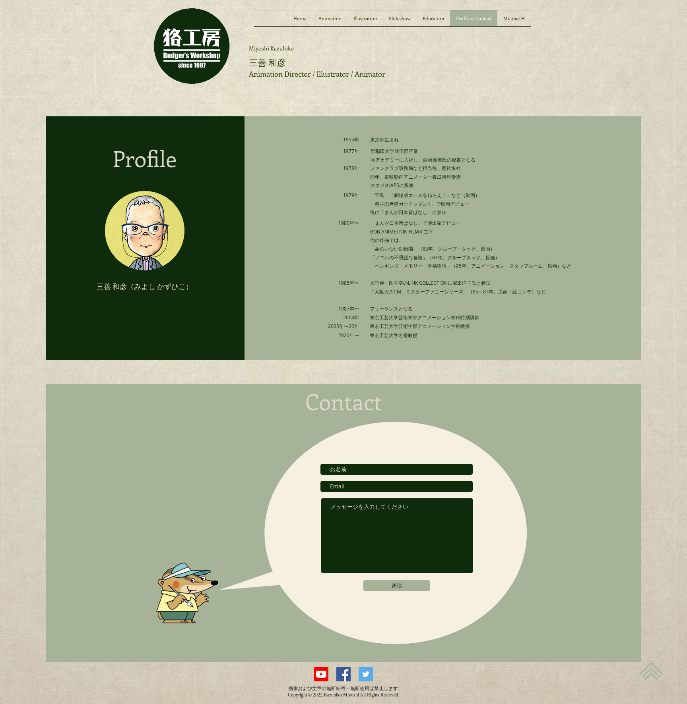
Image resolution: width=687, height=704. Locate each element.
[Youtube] (321, 674)
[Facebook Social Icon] (343, 674)
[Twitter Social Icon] (366, 674)
